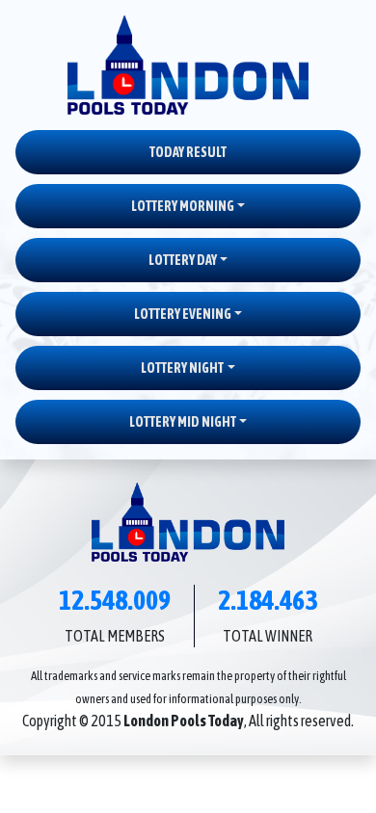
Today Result (188, 152)
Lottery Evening (182, 314)
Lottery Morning (182, 206)
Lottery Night (182, 368)
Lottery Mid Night (182, 422)
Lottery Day (182, 260)
